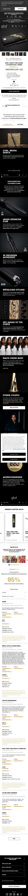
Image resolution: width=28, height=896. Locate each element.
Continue (20, 8)
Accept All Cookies (14, 454)
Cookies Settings (14, 459)
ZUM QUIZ (5, 368)
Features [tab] (20, 124)
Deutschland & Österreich (8, 880)
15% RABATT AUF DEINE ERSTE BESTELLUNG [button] (12, 859)
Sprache (4, 592)
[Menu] (25, 26)
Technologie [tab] (8, 124)
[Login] (16, 26)
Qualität (4, 615)
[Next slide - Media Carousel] (27, 560)
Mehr (14, 838)
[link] (14, 15)
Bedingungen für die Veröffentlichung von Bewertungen (14, 573)
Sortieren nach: (5, 596)
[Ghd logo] (4, 26)
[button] (14, 81)
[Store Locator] (19, 26)
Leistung (16, 612)
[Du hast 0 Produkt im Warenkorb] (22, 26)
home (6, 58)
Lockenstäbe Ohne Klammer (15, 58)
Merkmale (4, 612)
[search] (12, 26)
